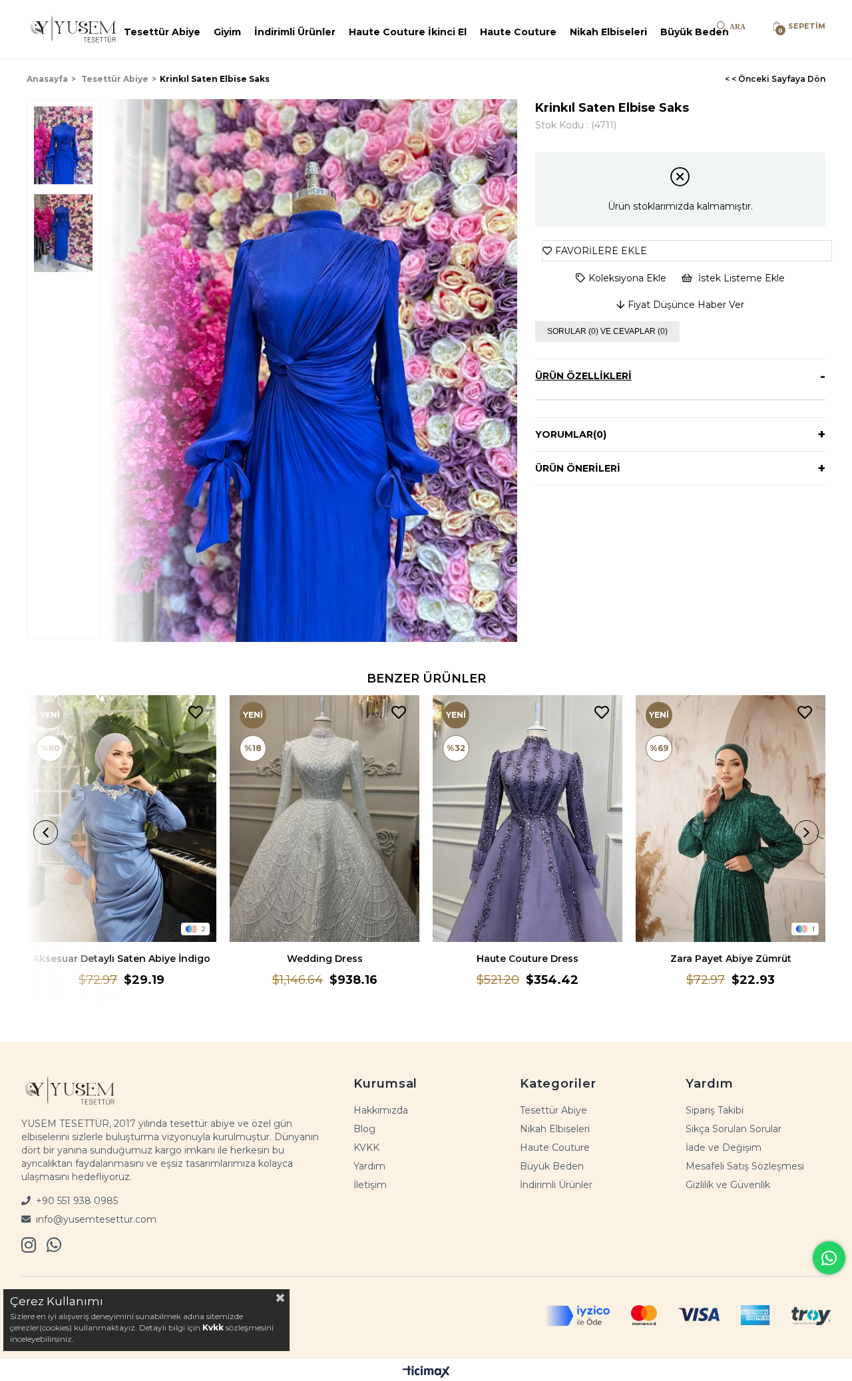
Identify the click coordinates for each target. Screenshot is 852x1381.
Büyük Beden (694, 32)
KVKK (366, 1147)
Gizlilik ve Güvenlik (728, 1185)
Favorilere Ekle (195, 713)
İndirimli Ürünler (294, 32)
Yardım (369, 1166)
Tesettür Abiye (162, 32)
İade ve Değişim (723, 1147)
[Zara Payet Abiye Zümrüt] (730, 818)
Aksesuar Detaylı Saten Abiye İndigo (121, 959)
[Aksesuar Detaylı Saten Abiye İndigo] (121, 818)
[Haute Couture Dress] (527, 818)
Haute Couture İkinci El (408, 32)
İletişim (370, 1185)
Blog (364, 1129)
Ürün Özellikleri (583, 376)
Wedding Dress (325, 959)
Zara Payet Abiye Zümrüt (730, 959)
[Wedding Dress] (324, 818)
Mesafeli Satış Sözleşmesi (745, 1166)
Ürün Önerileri (577, 468)
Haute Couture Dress (527, 959)
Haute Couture (518, 32)
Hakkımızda (380, 1110)
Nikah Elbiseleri (608, 32)
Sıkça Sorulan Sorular (733, 1129)
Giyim (227, 32)
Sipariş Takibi (715, 1110)
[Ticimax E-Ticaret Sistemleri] (426, 1372)
